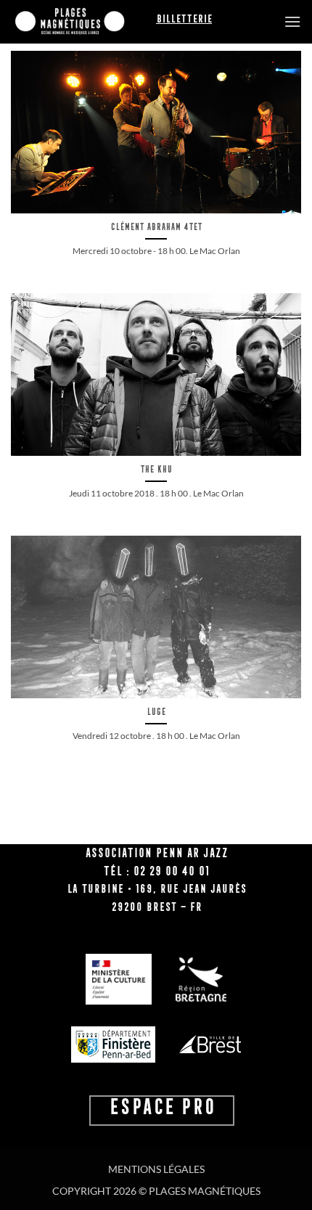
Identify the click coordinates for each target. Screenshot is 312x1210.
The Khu (156, 469)
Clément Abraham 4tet (156, 227)
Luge (156, 711)
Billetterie (184, 19)
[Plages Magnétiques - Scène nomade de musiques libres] (83, 22)
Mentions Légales (156, 1169)
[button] (292, 21)
